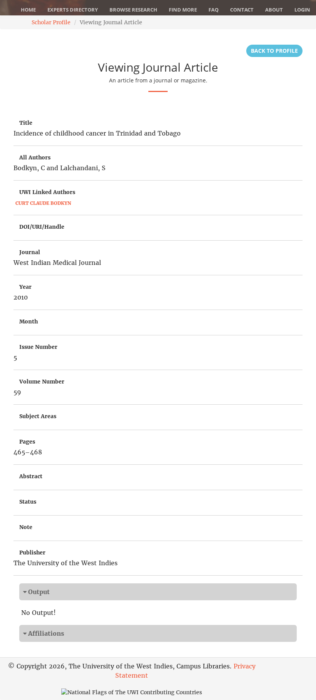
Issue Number (38, 346)
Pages (27, 441)
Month (28, 321)
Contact (242, 9)
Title (25, 122)
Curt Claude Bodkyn (43, 203)
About (274, 9)
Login (302, 9)
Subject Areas (37, 416)
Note (25, 527)
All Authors (34, 157)
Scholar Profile (51, 22)
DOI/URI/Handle (41, 226)
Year (25, 286)
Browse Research (133, 9)
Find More (183, 9)
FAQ (213, 9)
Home (28, 9)
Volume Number (41, 381)
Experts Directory (72, 9)
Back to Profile (274, 50)
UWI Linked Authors (47, 192)
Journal (29, 252)
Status (27, 501)
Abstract (30, 476)
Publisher (32, 552)
